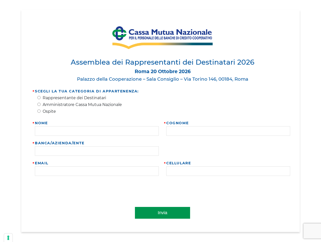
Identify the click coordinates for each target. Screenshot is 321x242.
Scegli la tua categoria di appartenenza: (87, 91)
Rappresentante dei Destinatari (74, 97)
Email (41, 163)
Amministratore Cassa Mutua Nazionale (82, 104)
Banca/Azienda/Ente (60, 143)
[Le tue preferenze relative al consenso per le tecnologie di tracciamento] (8, 237)
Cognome (177, 123)
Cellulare (178, 163)
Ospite (49, 111)
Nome (41, 123)
